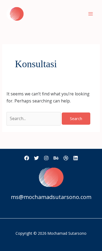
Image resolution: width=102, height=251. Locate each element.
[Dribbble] (65, 158)
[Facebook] (26, 158)
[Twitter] (36, 158)
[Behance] (56, 158)
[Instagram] (46, 158)
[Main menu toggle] (91, 14)
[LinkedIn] (75, 158)
